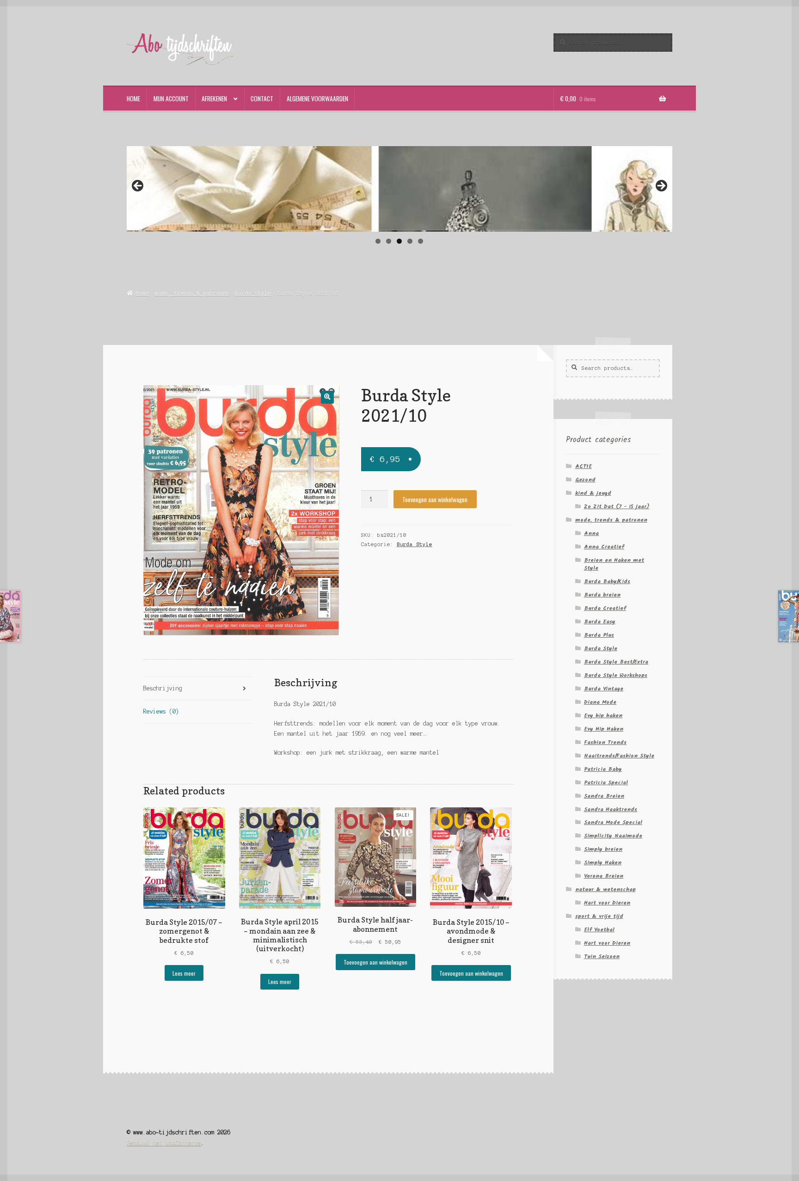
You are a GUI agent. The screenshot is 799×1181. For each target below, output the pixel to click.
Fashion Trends (605, 742)
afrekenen (214, 98)
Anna (591, 533)
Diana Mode (600, 702)
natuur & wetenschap (605, 889)
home (133, 98)
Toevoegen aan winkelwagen (434, 499)
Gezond (585, 479)
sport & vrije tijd (599, 916)
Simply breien (603, 849)
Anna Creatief (604, 546)
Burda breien (602, 594)
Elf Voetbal (599, 929)
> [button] (661, 186)
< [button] (138, 186)
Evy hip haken (603, 715)
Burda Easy (599, 621)
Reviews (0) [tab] (161, 711)
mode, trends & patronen (192, 293)
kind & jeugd (593, 493)
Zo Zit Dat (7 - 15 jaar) (616, 506)
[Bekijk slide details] (399, 190)
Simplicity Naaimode (613, 835)
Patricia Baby (603, 769)
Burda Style (253, 293)
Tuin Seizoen (602, 956)
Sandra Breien (604, 796)
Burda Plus (599, 635)
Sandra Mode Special (613, 822)
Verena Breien (603, 876)
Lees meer (184, 973)
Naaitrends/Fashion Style (619, 755)
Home (142, 293)
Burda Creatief (605, 608)
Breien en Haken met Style (614, 564)
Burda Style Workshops (615, 675)
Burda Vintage (603, 688)
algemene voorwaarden (317, 98)
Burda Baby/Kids (607, 581)
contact (262, 98)
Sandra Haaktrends (610, 809)
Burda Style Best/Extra (616, 662)
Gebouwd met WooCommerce (164, 1143)
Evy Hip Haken (603, 729)
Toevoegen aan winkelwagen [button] (375, 962)
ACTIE (583, 466)
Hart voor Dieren (607, 902)
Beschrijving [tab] (162, 688)
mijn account (171, 98)
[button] (327, 397)
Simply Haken (602, 862)
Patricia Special (606, 782)
